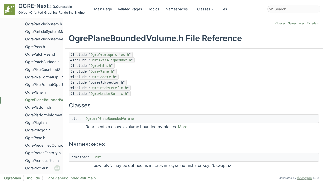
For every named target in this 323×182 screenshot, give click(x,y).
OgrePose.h (35, 137)
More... (184, 126)
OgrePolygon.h (38, 130)
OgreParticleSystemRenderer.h (51, 39)
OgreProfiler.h (36, 168)
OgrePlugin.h (36, 122)
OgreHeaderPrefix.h (109, 88)
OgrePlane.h (35, 92)
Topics (153, 9)
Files (223, 9)
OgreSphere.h (103, 77)
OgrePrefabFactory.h (43, 153)
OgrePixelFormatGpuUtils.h (48, 84)
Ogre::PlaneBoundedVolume (110, 119)
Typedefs (313, 23)
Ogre (98, 157)
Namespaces (177, 9)
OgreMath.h (101, 66)
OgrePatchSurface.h (42, 62)
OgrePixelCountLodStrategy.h (50, 69)
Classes (203, 9)
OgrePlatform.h (38, 107)
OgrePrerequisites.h (42, 160)
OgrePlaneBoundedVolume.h (50, 100)
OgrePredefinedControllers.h (49, 145)
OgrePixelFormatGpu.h (44, 77)
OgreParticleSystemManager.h (51, 31)
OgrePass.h (35, 46)
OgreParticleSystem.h (43, 24)
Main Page (103, 9)
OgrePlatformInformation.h (48, 115)
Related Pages (130, 9)
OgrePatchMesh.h (40, 54)
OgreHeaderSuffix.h (109, 94)
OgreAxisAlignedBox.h (111, 60)
